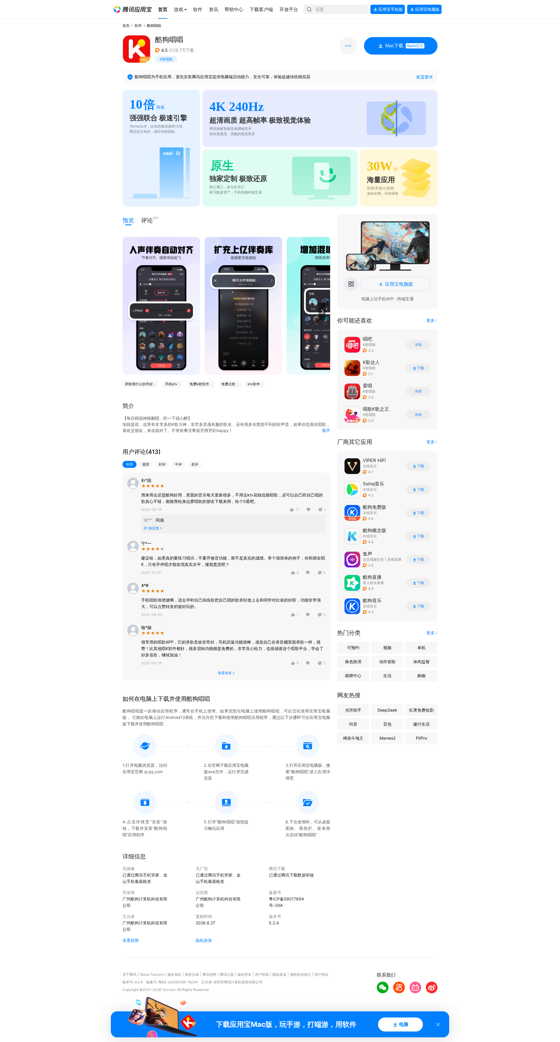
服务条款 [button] (174, 974)
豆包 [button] (387, 724)
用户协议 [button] (321, 974)
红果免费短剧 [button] (421, 710)
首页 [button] (126, 25)
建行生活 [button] (421, 724)
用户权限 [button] (262, 974)
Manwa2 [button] (387, 738)
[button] (133, 9)
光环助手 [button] (353, 710)
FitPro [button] (421, 738)
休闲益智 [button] (421, 661)
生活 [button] (387, 675)
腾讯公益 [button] (227, 974)
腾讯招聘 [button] (209, 974)
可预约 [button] (353, 647)
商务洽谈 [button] (192, 974)
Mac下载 (404, 45)
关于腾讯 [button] (129, 974)
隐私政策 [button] (204, 940)
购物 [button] (421, 675)
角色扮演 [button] (353, 661)
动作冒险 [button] (387, 661)
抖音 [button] (353, 724)
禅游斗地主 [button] (353, 738)
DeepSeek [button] (387, 710)
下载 (420, 368)
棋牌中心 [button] (353, 675)
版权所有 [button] (244, 974)
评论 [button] (147, 220)
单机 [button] (421, 647)
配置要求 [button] (424, 76)
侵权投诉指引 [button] (300, 974)
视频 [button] (387, 647)
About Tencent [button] (152, 974)
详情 (418, 345)
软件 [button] (138, 25)
